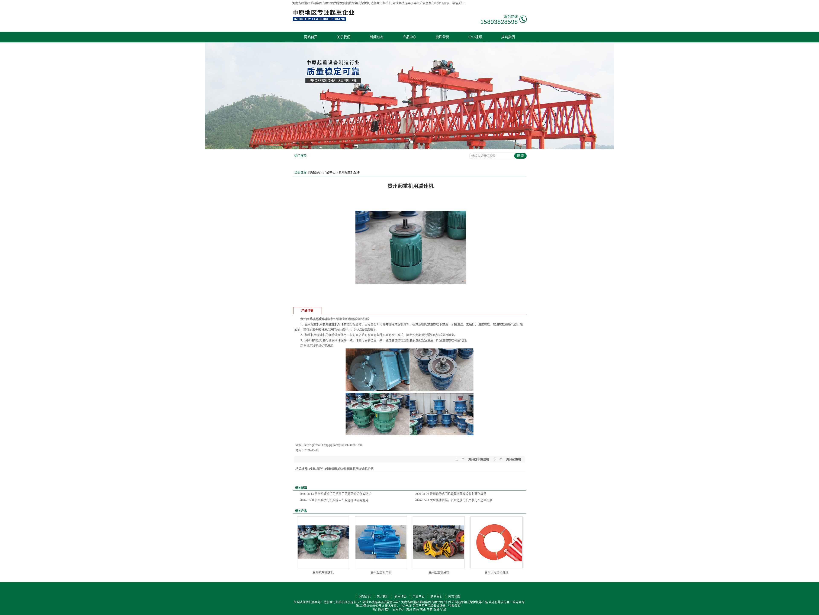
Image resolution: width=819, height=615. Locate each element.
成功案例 (508, 37)
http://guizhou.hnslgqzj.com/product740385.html (333, 445)
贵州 (409, 609)
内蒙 (430, 609)
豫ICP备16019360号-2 (370, 605)
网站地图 (454, 596)
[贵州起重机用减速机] (410, 301)
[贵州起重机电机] (381, 542)
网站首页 (311, 37)
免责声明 (418, 605)
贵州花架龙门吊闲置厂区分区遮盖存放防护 (335, 493)
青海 (416, 609)
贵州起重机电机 (380, 572)
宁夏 (443, 609)
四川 (402, 609)
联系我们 (436, 596)
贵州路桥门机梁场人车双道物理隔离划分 (334, 500)
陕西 (423, 609)
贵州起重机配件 (349, 172)
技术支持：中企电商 (398, 605)
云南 (395, 609)
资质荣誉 (442, 37)
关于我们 (343, 37)
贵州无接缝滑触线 (496, 572)
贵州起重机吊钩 (438, 572)
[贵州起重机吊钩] (439, 542)
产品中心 (409, 37)
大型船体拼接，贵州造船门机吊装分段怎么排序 (453, 500)
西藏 (436, 609)
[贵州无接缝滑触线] (496, 542)
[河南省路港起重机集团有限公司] (324, 20)
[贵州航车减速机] (323, 542)
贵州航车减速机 (478, 459)
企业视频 (475, 37)
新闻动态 (376, 37)
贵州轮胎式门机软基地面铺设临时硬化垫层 (450, 493)
